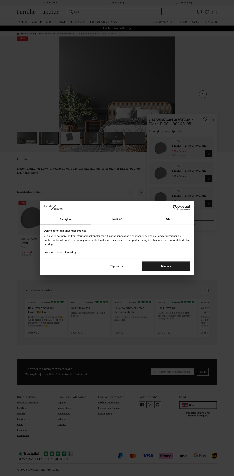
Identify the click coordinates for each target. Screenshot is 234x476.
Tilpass (114, 265)
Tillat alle (166, 265)
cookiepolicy (68, 252)
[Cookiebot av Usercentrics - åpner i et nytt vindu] (175, 207)
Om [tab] (168, 218)
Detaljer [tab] (117, 218)
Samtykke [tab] (66, 219)
